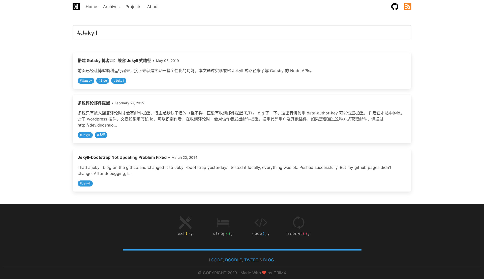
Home (91, 6)
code (217, 259)
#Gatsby (86, 80)
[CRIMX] (76, 6)
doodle (233, 259)
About (153, 6)
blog (268, 259)
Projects (133, 6)
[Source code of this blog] (394, 6)
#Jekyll (118, 80)
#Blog (103, 80)
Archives (111, 6)
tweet (251, 259)
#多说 (101, 135)
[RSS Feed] (407, 6)
